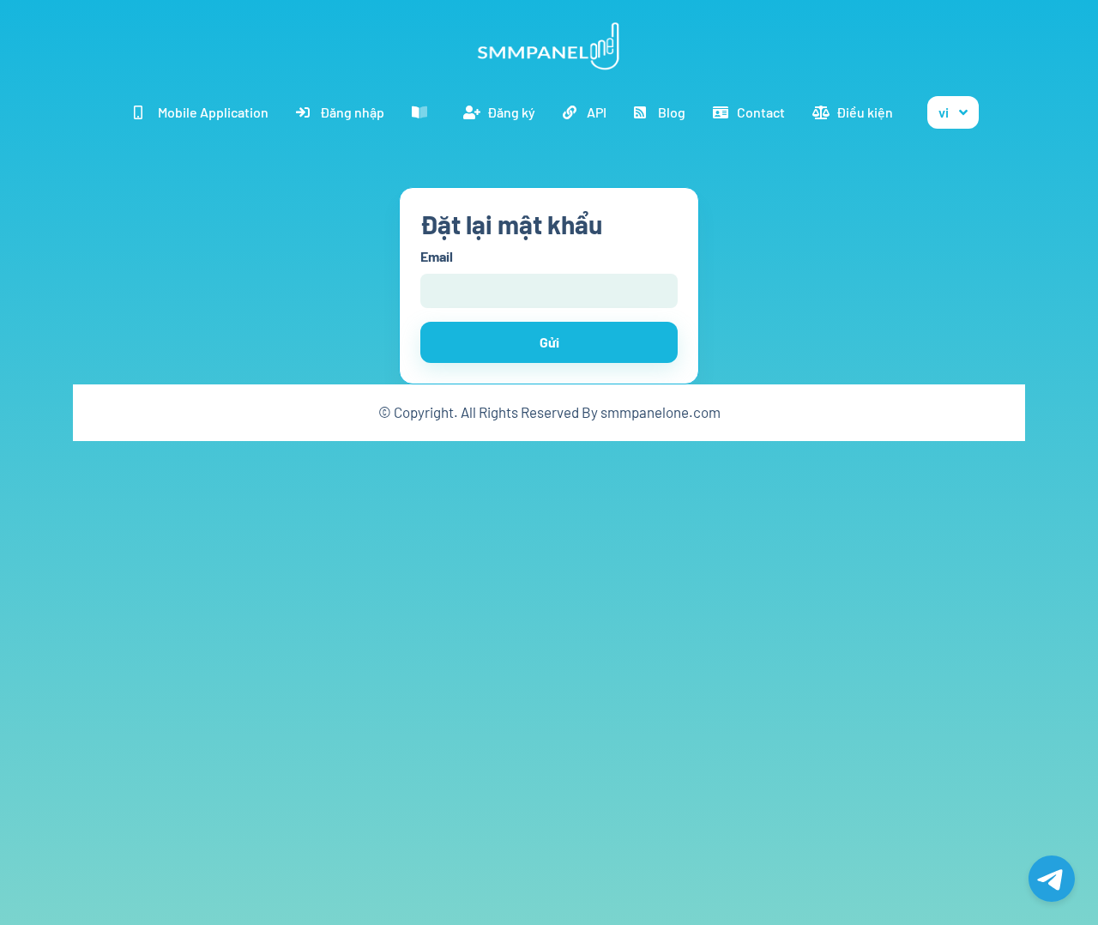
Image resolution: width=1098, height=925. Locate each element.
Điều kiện (864, 112)
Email (436, 256)
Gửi (549, 342)
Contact (761, 112)
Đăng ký (511, 112)
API (596, 112)
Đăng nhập (352, 112)
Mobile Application (213, 112)
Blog (671, 112)
